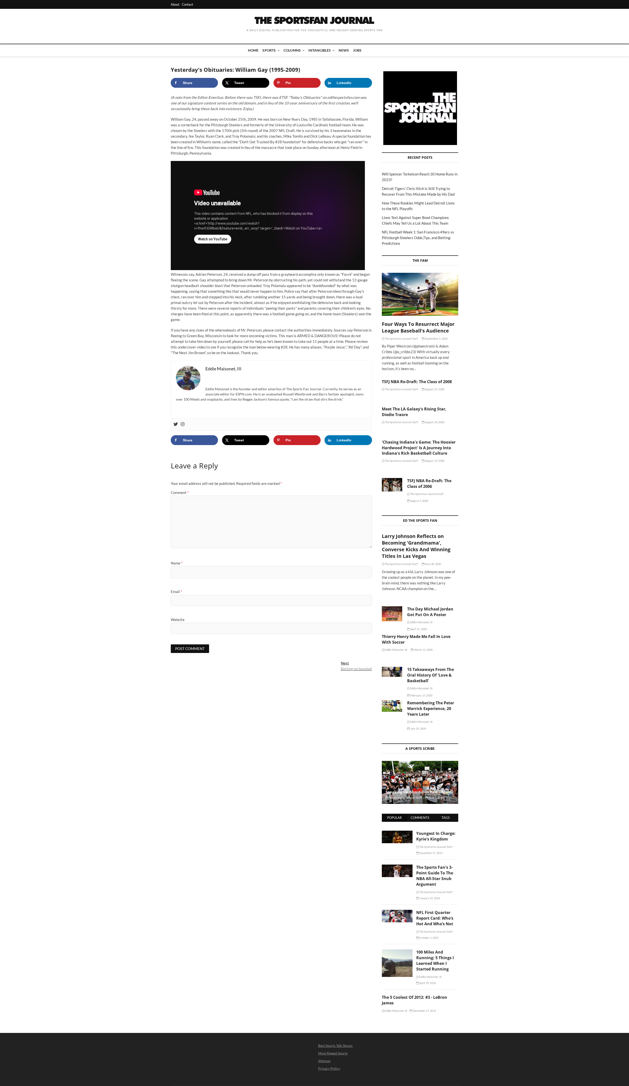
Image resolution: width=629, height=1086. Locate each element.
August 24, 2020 (434, 422)
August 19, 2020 (434, 460)
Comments (420, 818)
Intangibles (319, 50)
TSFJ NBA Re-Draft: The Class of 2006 (429, 483)
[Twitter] (175, 424)
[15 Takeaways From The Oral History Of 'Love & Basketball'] (392, 672)
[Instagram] (182, 424)
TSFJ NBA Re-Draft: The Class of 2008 (417, 381)
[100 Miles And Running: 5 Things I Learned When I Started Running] (397, 952)
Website (178, 619)
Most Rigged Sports (333, 1053)
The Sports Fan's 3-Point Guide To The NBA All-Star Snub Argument (434, 876)
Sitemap (324, 1061)
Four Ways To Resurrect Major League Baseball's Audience (418, 327)
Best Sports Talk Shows (335, 1045)
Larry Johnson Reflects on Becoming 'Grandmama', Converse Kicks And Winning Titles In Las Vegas (416, 546)
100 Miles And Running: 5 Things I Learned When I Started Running (435, 960)
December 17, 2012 (431, 852)
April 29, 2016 (427, 983)
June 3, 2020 (436, 797)
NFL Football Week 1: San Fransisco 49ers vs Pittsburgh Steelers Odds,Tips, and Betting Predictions (418, 238)
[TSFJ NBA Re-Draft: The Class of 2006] (392, 485)
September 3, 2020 (436, 338)
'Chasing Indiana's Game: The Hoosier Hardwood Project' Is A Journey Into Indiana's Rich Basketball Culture (419, 447)
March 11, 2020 (422, 649)
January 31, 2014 (429, 898)
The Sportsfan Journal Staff (401, 338)
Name (177, 563)
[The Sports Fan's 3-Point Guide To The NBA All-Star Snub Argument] (397, 867)
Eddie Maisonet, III (421, 622)
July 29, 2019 (418, 728)
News (344, 50)
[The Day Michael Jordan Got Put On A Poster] (392, 613)
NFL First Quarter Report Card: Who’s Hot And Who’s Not (434, 918)
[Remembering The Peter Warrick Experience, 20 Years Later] (392, 706)
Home (253, 50)
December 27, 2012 (424, 1010)
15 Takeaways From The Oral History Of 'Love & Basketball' (430, 675)
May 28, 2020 (432, 563)
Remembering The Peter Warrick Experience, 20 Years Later (430, 708)
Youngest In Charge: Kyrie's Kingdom (436, 836)
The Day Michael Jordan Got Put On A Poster (430, 611)
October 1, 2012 (429, 937)
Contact (187, 4)
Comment (180, 492)
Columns (292, 50)
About (175, 4)
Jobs (357, 50)
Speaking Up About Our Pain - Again (418, 791)
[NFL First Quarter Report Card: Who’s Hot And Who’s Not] (397, 912)
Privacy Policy (329, 1068)
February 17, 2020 (421, 695)
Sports (269, 50)
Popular (394, 818)
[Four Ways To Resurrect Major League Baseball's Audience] (420, 294)
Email (176, 591)
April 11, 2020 (418, 629)
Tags (446, 818)
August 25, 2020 (434, 389)
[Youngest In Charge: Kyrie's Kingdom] (397, 833)
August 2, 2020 (419, 500)
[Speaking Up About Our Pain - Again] (420, 782)
